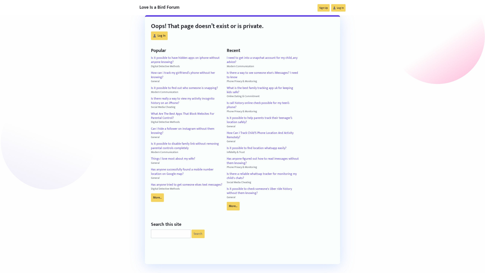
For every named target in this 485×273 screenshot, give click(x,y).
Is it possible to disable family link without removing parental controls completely (185, 146)
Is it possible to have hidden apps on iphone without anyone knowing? (185, 60)
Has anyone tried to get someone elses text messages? (186, 185)
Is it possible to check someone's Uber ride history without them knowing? (259, 191)
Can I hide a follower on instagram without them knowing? (182, 131)
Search (198, 233)
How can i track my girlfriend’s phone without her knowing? (183, 75)
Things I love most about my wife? (173, 159)
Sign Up (323, 8)
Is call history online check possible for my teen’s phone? (258, 105)
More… (157, 197)
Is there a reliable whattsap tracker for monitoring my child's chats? (262, 176)
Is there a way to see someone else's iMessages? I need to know (262, 75)
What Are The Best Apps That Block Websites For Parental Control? (182, 116)
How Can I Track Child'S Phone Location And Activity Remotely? (260, 135)
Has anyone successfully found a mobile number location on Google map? (182, 172)
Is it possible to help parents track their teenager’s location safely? (259, 120)
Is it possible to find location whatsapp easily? (256, 148)
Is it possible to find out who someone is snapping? (184, 88)
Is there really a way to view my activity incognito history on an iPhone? (182, 101)
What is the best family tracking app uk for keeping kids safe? (260, 90)
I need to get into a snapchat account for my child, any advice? (262, 60)
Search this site (166, 224)
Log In (340, 8)
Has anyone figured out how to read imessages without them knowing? (263, 161)
